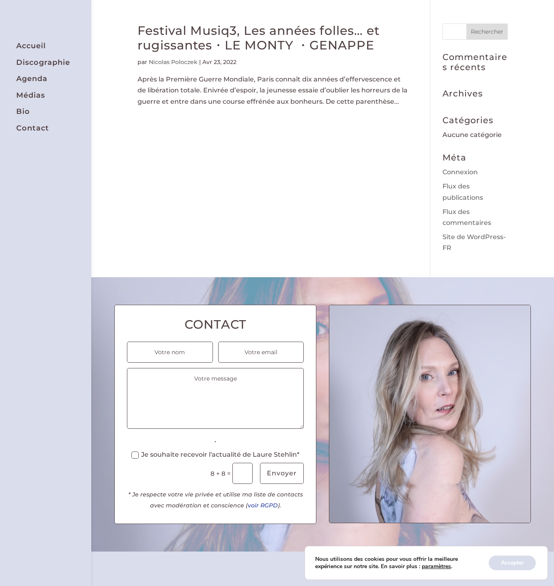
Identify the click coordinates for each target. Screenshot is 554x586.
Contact (32, 128)
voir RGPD (263, 505)
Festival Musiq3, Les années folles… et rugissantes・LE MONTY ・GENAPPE (258, 38)
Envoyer (282, 473)
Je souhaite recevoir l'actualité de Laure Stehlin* (220, 454)
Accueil (31, 46)
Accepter (512, 563)
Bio (23, 111)
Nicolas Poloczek (173, 62)
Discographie (43, 62)
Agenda (31, 79)
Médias (30, 95)
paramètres (436, 566)
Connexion (460, 172)
